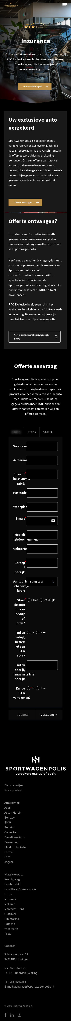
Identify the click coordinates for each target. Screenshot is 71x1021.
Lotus (8, 894)
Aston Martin (12, 812)
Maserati (10, 899)
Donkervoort (12, 842)
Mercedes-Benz (14, 909)
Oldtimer (10, 914)
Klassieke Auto (13, 874)
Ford (7, 857)
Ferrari (8, 852)
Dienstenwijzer (14, 785)
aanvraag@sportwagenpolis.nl (34, 986)
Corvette (10, 832)
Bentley (9, 817)
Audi (7, 807)
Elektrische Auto (15, 847)
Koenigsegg (12, 879)
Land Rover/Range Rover (20, 889)
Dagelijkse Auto (14, 837)
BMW (7, 822)
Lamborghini (12, 884)
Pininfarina (11, 919)
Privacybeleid (13, 790)
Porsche (9, 924)
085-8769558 (18, 981)
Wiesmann (11, 928)
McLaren (9, 904)
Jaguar (8, 862)
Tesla (7, 933)
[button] (64, 4)
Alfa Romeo (12, 803)
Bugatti (9, 827)
